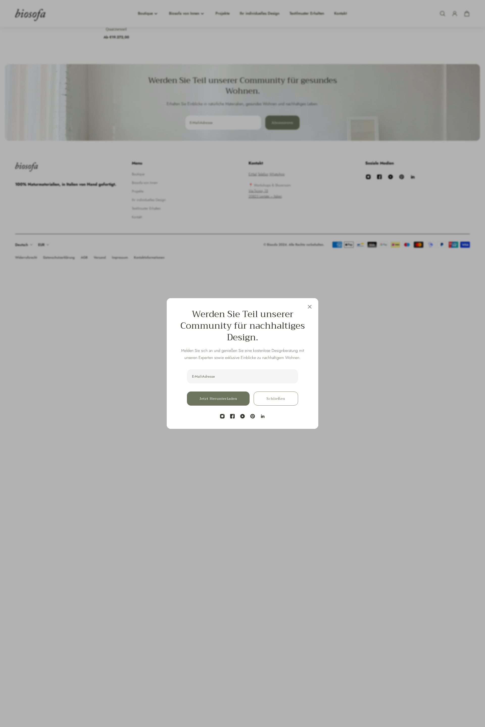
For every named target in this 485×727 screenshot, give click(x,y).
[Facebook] (232, 416)
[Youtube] (242, 416)
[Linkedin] (262, 416)
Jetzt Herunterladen (218, 399)
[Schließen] (309, 306)
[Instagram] (222, 416)
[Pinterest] (252, 416)
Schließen (275, 399)
